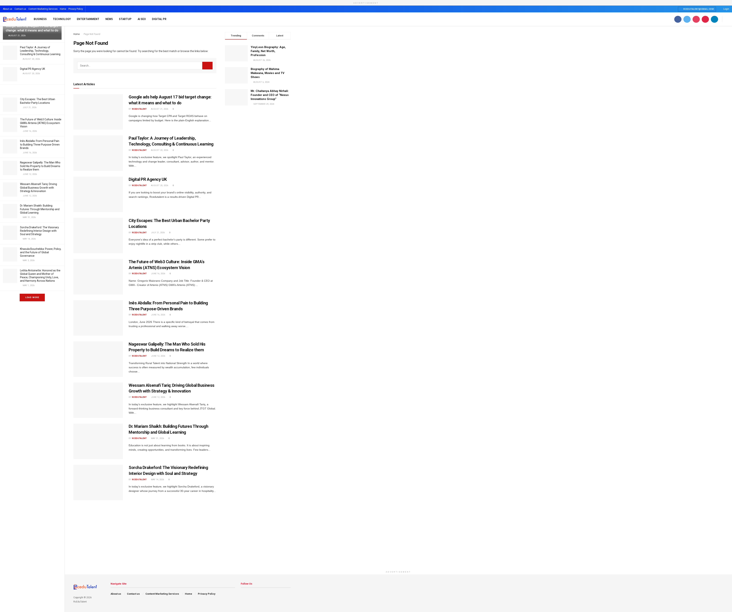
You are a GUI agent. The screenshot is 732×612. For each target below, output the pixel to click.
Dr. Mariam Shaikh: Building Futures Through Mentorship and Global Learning (39, 209)
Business (40, 19)
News (109, 19)
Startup (125, 19)
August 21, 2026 (159, 109)
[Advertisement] (398, 542)
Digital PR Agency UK (32, 68)
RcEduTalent (139, 109)
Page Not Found (92, 34)
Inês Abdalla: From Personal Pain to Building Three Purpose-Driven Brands (40, 144)
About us (7, 9)
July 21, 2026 (157, 232)
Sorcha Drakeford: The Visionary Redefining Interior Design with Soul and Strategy (39, 231)
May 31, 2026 (157, 438)
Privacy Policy (75, 9)
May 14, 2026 (157, 479)
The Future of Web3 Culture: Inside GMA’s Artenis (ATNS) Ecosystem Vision (40, 123)
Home (63, 9)
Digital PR (159, 19)
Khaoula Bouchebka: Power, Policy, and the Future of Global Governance (40, 252)
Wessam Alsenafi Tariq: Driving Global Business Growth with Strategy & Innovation (38, 187)
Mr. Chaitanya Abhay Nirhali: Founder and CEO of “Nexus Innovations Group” (270, 95)
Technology (62, 19)
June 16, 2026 (157, 273)
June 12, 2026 (157, 356)
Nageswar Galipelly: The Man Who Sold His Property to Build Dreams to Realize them (40, 166)
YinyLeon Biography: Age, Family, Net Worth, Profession (268, 51)
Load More (32, 297)
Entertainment (88, 19)
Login (726, 9)
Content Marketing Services (43, 9)
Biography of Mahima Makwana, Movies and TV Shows (267, 73)
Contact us (20, 9)
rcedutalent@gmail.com (698, 9)
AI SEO (142, 19)
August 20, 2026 (159, 150)
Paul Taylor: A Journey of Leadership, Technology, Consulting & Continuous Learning (40, 51)
